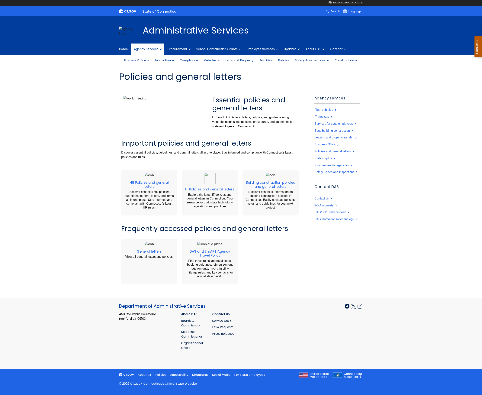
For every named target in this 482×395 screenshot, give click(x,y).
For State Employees (249, 375)
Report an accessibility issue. (348, 2)
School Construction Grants (217, 49)
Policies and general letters (333, 151)
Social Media (221, 375)
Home (123, 49)
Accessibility (179, 375)
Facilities (265, 60)
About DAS (313, 49)
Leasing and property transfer (334, 137)
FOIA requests (324, 205)
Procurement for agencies (331, 165)
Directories (200, 375)
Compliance (189, 60)
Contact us (321, 198)
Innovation (163, 60)
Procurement (177, 49)
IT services (322, 116)
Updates (290, 49)
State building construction (332, 130)
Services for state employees (334, 123)
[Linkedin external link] (360, 306)
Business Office (135, 60)
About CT (145, 375)
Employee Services (261, 49)
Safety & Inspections (310, 60)
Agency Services (146, 49)
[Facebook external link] (347, 306)
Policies (283, 60)
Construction (344, 60)
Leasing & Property (239, 60)
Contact (336, 49)
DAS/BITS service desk (330, 212)
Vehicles (210, 60)
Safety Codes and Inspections (334, 172)
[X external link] (354, 306)
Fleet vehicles (324, 109)
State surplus (323, 158)
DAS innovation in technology (334, 219)
